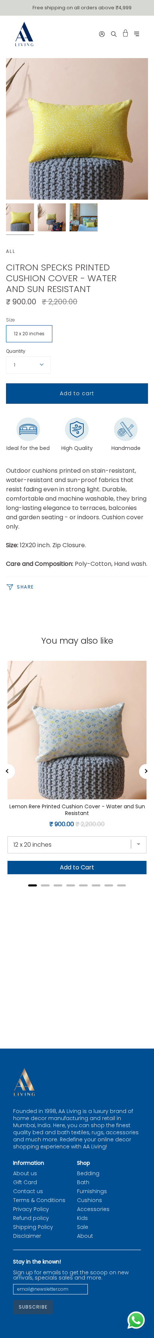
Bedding (88, 1173)
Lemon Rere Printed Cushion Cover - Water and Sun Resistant (77, 810)
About (85, 1236)
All (10, 251)
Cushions (89, 1200)
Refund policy (31, 1218)
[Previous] (7, 771)
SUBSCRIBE (33, 1307)
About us (25, 1173)
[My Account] (102, 34)
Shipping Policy (33, 1227)
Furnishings (92, 1191)
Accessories (93, 1209)
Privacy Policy (31, 1209)
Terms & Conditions (39, 1200)
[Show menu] (136, 34)
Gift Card (25, 1182)
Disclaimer (27, 1236)
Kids (82, 1218)
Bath (83, 1182)
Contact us (28, 1191)
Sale (82, 1227)
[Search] (114, 34)
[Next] (146, 771)
